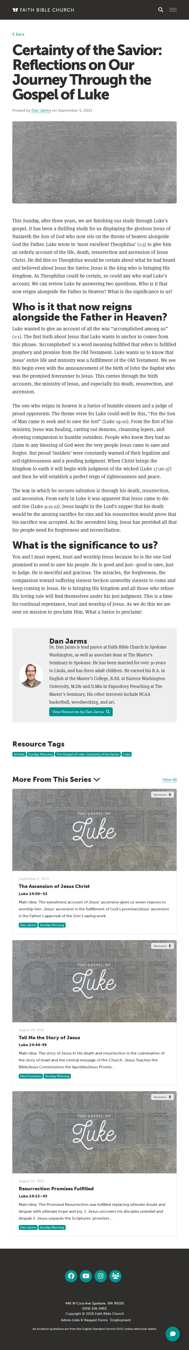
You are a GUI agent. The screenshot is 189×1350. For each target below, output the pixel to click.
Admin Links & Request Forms (84, 1320)
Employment (120, 1320)
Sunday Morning (40, 754)
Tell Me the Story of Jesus (49, 1037)
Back (19, 34)
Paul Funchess (30, 1076)
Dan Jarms (41, 110)
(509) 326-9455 (94, 1308)
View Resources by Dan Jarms (78, 712)
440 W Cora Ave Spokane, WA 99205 (94, 1303)
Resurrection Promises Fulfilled (56, 1189)
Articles (19, 754)
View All (169, 779)
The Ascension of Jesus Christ (54, 886)
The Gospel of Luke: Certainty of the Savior (87, 754)
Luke (126, 754)
